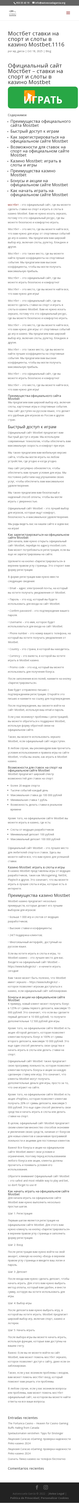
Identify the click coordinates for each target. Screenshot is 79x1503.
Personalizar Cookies (55, 1498)
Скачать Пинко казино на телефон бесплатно (37, 1459)
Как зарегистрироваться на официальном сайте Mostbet (39, 139)
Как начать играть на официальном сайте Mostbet (39, 192)
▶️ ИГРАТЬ (42, 97)
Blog (48, 51)
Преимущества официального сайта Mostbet (40, 123)
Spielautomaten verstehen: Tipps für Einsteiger (35, 1433)
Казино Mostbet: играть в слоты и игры (35, 163)
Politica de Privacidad (24, 1498)
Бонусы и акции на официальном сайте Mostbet (39, 182)
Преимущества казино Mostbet (32, 172)
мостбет (13, 204)
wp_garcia (18, 51)
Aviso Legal (56, 1493)
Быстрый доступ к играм (34, 131)
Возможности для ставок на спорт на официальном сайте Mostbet (39, 151)
